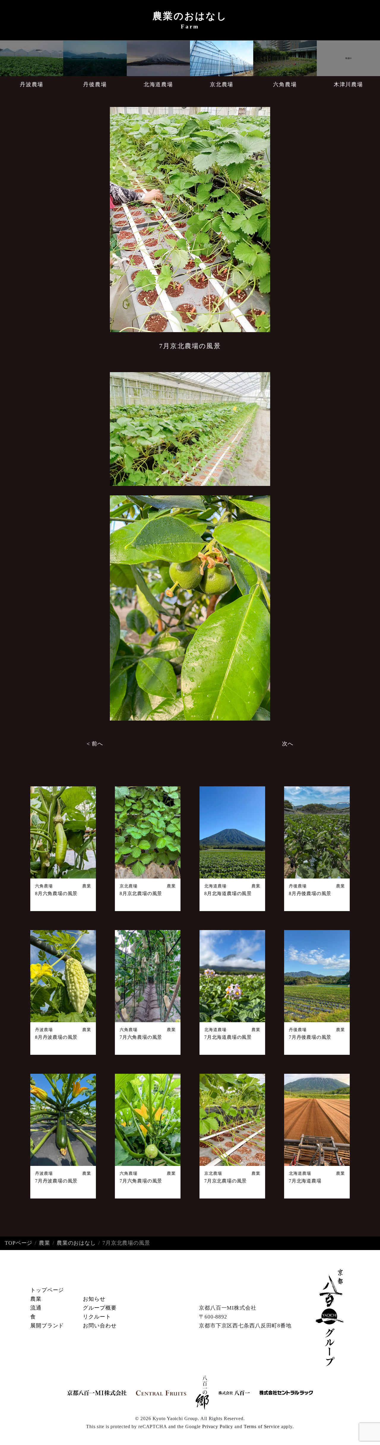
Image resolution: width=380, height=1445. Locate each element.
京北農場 (221, 84)
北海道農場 (158, 84)
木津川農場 (348, 84)
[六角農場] (284, 58)
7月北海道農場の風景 (228, 1037)
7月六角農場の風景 (141, 1037)
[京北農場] (221, 58)
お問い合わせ (99, 1326)
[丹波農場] (31, 58)
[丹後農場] (94, 58)
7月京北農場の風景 (225, 1180)
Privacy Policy (217, 1426)
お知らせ (94, 1299)
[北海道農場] (158, 58)
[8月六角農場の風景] (63, 832)
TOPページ (18, 1243)
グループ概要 (99, 1308)
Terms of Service (262, 1426)
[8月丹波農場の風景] (63, 976)
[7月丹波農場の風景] (63, 1120)
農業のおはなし (76, 1243)
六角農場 (285, 84)
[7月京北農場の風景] (232, 1120)
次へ (287, 744)
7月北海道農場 (305, 1180)
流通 (36, 1308)
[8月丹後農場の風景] (317, 832)
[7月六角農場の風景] (147, 976)
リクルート (97, 1317)
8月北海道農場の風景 (228, 893)
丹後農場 (95, 84)
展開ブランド (47, 1326)
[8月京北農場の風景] (147, 832)
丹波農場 (31, 84)
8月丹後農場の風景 (310, 893)
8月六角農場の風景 (56, 893)
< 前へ (95, 744)
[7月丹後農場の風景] (317, 976)
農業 (86, 886)
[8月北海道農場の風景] (232, 832)
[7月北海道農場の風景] (232, 976)
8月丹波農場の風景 (56, 1037)
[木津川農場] (348, 58)
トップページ (47, 1290)
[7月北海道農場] (317, 1120)
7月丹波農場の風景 (56, 1180)
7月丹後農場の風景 (310, 1037)
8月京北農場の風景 (141, 893)
